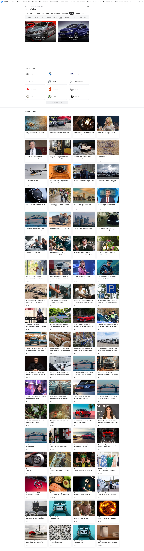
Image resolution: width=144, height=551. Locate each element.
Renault (78, 13)
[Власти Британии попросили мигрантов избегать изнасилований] (84, 199)
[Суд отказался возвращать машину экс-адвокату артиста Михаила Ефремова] (36, 151)
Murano (29, 17)
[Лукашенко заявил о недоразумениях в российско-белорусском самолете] (36, 175)
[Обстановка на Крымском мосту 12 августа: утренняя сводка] (36, 223)
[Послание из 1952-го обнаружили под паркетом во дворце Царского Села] (108, 151)
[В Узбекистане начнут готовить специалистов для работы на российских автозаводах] (84, 343)
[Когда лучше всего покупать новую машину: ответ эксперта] (60, 391)
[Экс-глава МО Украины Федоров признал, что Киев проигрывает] (36, 367)
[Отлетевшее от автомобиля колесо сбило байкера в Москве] (60, 463)
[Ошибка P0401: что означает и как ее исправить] (60, 512)
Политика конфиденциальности (134, 549)
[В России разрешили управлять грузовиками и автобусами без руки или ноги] (60, 319)
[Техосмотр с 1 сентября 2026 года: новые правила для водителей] (36, 247)
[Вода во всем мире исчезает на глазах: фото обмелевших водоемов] (36, 295)
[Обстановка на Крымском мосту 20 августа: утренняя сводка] (108, 391)
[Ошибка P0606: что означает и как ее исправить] (84, 536)
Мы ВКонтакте (78, 549)
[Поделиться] (88, 6)
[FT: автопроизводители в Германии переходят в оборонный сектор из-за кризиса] (60, 536)
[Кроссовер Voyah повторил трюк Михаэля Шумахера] (108, 439)
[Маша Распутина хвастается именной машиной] (108, 127)
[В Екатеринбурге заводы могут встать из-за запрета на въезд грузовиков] (60, 271)
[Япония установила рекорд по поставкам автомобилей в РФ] (36, 512)
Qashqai (67, 17)
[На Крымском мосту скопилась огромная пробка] (36, 439)
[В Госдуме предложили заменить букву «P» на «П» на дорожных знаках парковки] (108, 295)
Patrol (55, 17)
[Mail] (2, 2)
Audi (27, 13)
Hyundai (37, 13)
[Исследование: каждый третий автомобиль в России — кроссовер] (84, 439)
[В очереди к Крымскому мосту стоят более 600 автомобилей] (108, 487)
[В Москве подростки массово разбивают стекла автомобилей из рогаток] (36, 127)
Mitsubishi (65, 13)
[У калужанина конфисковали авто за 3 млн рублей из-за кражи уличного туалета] (84, 151)
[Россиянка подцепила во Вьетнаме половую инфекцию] (36, 271)
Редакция (84, 549)
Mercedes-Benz (55, 13)
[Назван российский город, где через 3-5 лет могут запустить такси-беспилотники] (36, 536)
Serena (80, 17)
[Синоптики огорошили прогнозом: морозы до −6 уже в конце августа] (36, 319)
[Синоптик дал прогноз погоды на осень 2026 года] (60, 199)
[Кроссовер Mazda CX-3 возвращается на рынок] (36, 487)
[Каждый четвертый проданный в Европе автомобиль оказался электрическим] (60, 367)
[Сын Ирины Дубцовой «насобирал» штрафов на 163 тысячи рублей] (108, 223)
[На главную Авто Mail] (5, 2)
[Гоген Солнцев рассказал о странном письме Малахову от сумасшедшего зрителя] (84, 463)
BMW (31, 13)
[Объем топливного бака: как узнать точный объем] (60, 295)
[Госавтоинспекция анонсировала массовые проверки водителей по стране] (108, 319)
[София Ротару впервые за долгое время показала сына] (36, 391)
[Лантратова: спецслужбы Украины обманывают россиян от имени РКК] (60, 439)
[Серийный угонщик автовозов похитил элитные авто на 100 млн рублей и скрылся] (108, 175)
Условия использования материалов (96, 549)
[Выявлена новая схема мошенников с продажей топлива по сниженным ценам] (60, 247)
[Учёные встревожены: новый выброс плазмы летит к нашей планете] (108, 512)
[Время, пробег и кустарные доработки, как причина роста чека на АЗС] (84, 487)
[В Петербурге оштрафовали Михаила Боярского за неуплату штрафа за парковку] (84, 247)
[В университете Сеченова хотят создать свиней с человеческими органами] (60, 343)
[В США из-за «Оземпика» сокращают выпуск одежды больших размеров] (108, 463)
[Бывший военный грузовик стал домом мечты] (60, 223)
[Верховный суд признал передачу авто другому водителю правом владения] (84, 127)
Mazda (47, 13)
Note (41, 17)
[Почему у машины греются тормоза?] (36, 463)
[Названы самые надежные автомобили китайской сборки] (84, 319)
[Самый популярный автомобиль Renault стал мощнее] (84, 415)
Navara (36, 17)
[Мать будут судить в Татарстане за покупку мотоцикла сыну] (60, 127)
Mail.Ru (3, 549)
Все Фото (27, 6)
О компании (8, 549)
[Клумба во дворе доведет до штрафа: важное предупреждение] (108, 247)
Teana (85, 17)
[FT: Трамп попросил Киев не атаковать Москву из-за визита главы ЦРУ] (108, 199)
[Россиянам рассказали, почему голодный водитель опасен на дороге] (84, 295)
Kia (43, 13)
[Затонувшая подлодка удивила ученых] (60, 415)
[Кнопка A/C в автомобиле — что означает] (36, 199)
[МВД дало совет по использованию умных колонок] (108, 536)
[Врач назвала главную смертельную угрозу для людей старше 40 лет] (60, 487)
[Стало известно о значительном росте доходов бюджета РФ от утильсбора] (108, 343)
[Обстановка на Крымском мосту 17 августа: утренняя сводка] (84, 367)
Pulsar (60, 17)
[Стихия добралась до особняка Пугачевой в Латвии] (84, 271)
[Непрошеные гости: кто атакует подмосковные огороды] (84, 512)
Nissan (32, 6)
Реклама (14, 549)
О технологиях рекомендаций (119, 549)
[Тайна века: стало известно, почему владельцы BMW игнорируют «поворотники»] (84, 391)
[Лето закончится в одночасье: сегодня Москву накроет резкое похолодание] (84, 223)
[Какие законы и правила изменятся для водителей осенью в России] (108, 367)
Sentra (73, 17)
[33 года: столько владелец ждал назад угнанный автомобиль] (84, 175)
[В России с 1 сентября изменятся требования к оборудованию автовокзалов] (60, 151)
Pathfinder (48, 17)
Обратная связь (108, 549)
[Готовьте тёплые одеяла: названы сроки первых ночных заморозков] (36, 415)
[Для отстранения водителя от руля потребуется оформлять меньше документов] (108, 271)
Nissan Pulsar (40, 38)
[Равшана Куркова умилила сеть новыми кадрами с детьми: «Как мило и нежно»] (108, 415)
